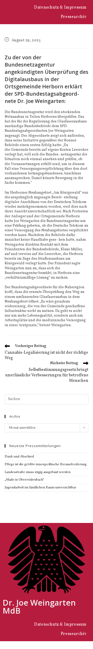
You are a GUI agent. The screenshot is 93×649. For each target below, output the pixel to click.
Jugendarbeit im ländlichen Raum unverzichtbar (40, 487)
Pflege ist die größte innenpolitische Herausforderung (46, 464)
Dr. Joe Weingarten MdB (39, 606)
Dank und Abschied (19, 456)
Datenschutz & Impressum (60, 7)
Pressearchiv (74, 17)
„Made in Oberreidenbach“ (24, 479)
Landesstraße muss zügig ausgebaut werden (38, 472)
